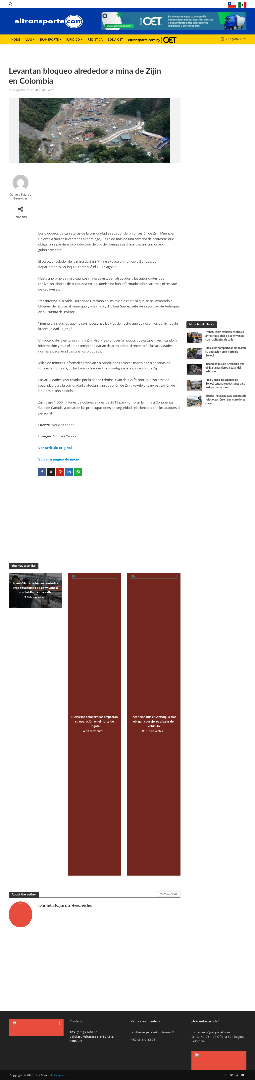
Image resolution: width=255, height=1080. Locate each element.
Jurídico (73, 39)
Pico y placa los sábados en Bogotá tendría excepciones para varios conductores (225, 384)
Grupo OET (61, 1075)
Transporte (49, 39)
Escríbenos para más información (153, 1032)
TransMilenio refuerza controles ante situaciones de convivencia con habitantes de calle (35, 588)
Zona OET (115, 39)
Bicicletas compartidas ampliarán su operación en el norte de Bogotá (94, 721)
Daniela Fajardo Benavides (20, 196)
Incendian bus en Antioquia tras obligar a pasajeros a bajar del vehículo (153, 721)
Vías (29, 39)
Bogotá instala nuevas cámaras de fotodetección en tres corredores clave (225, 400)
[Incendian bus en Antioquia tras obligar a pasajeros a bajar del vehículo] (194, 369)
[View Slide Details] (173, 21)
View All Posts (168, 893)
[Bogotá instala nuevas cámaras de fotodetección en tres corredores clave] (194, 401)
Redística (95, 39)
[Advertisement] (109, 197)
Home (15, 39)
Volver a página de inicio (58, 459)
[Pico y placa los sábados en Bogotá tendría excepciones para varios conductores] (194, 385)
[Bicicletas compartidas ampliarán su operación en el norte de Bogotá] (194, 353)
